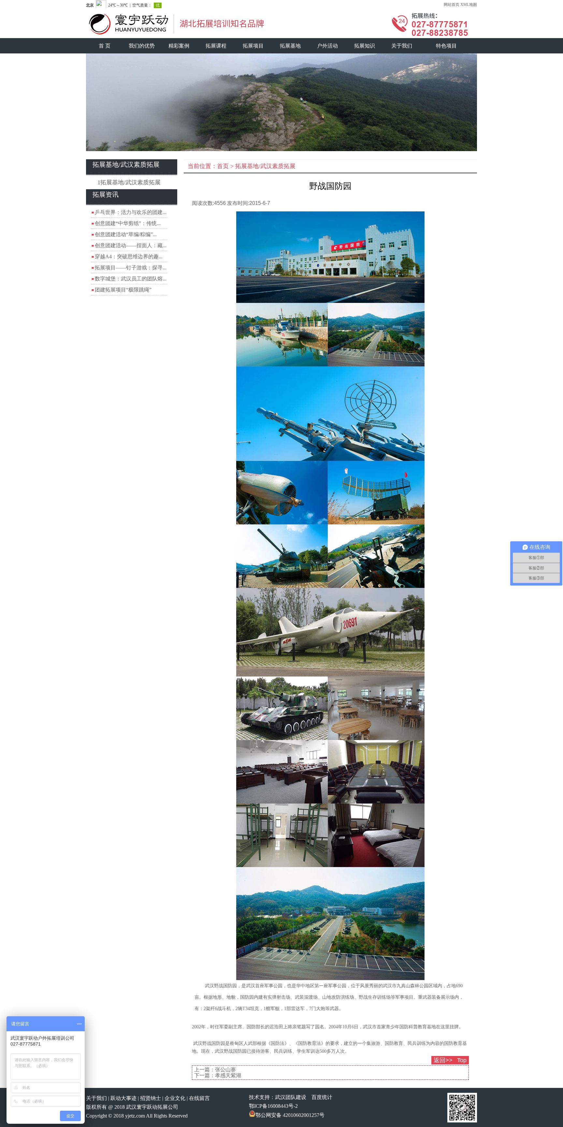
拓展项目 (253, 46)
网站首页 (451, 4)
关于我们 (401, 46)
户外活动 (327, 46)
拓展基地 (290, 46)
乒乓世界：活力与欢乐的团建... (130, 212)
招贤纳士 (150, 1098)
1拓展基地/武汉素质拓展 (129, 182)
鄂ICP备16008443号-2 (273, 1106)
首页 (223, 166)
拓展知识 (364, 46)
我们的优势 (142, 46)
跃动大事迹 (123, 1098)
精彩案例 (178, 46)
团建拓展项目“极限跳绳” (123, 289)
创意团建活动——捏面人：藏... (130, 245)
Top (462, 1060)
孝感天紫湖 (228, 1075)
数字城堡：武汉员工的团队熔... (130, 278)
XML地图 (468, 4)
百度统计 (321, 1097)
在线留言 (199, 1098)
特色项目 (446, 46)
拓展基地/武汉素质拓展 (265, 166)
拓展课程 (216, 46)
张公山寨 (225, 1069)
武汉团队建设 (290, 1097)
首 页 (104, 46)
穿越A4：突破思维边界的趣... (129, 256)
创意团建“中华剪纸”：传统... (128, 223)
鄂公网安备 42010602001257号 (290, 1115)
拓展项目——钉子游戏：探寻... (130, 267)
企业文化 (175, 1098)
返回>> (443, 1060)
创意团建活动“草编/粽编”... (126, 234)
